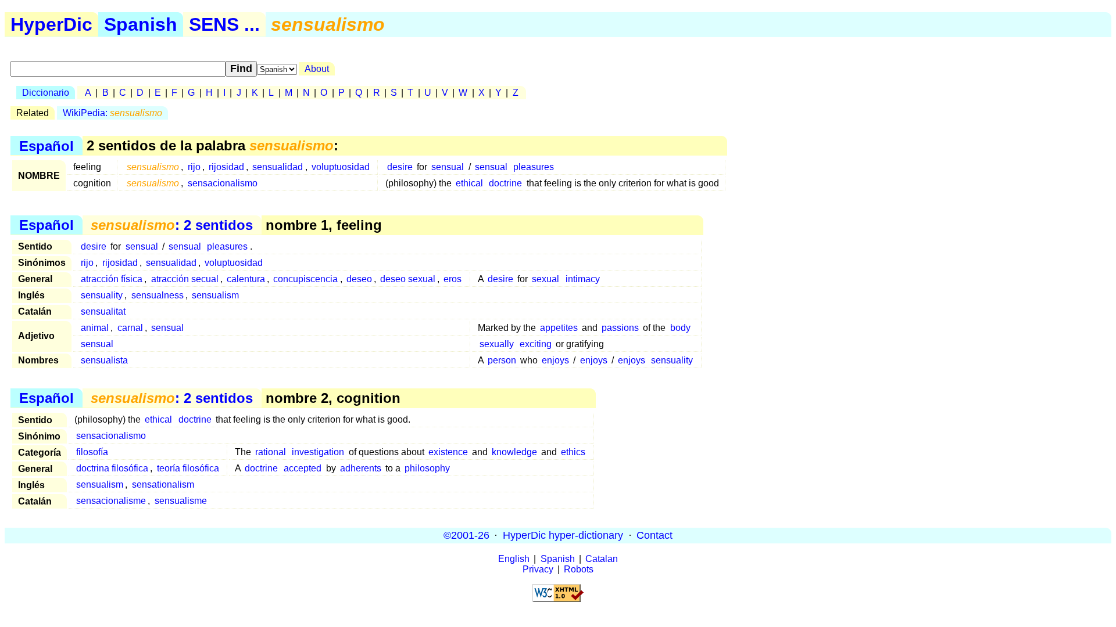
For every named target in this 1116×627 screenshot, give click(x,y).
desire (400, 167)
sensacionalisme (111, 501)
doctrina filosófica (112, 468)
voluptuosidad (341, 167)
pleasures (533, 167)
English (514, 559)
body (680, 328)
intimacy (583, 279)
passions (620, 328)
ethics (573, 452)
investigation (318, 452)
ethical (469, 183)
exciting (536, 344)
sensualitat (103, 311)
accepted (302, 468)
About (317, 69)
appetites (559, 328)
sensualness (157, 295)
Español (46, 145)
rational (270, 452)
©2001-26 (466, 535)
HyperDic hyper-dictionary (563, 535)
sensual (447, 167)
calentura (246, 279)
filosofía (92, 452)
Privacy (538, 569)
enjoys (555, 360)
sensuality (102, 295)
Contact (654, 535)
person (502, 360)
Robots (578, 569)
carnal (130, 328)
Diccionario (45, 93)
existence (448, 452)
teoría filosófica (188, 468)
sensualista (104, 360)
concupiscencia (305, 279)
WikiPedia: (112, 113)
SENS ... (224, 24)
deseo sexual (407, 279)
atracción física (111, 279)
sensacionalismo (222, 183)
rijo (194, 167)
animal (95, 328)
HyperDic (51, 24)
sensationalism (163, 484)
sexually (497, 344)
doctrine (505, 183)
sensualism (215, 295)
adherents (360, 468)
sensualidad (277, 167)
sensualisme (181, 501)
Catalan (601, 559)
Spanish (140, 24)
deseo (359, 279)
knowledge (514, 452)
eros (452, 279)
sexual (545, 279)
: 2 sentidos (172, 225)
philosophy (427, 468)
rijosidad (226, 167)
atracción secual (185, 279)
